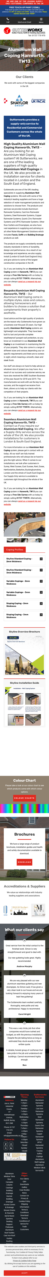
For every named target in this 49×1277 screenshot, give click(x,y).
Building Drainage (9, 1191)
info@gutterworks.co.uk (13, 1136)
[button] (24, 560)
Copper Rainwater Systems (40, 1137)
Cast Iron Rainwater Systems (40, 1111)
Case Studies (24, 1190)
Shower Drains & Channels (9, 1211)
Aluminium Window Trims (9, 1175)
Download (24, 862)
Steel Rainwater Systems (40, 1120)
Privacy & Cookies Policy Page (24, 1261)
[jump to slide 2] (17, 540)
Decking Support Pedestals (9, 1224)
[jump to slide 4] (31, 540)
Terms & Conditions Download (24, 1212)
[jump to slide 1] (10, 540)
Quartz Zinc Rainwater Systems (39, 1128)
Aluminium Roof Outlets (9, 1231)
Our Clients (24, 1179)
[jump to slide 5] (38, 540)
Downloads (24, 1184)
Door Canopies (9, 1180)
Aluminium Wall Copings (40, 1160)
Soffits (39, 1154)
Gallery (24, 1187)
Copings (39, 1156)
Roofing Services (9, 1242)
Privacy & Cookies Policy (24, 1199)
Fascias (40, 1151)
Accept (24, 1273)
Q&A (24, 1182)
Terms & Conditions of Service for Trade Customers (24, 1223)
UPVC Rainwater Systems (40, 1145)
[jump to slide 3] (24, 540)
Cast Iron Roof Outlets (9, 1236)
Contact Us (24, 1196)
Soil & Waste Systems (9, 1217)
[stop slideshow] (24, 533)
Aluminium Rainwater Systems (39, 1103)
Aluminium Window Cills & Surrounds (39, 1168)
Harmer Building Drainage (9, 1199)
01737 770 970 (38, 35)
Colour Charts (24, 798)
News (24, 1193)
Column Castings (9, 1186)
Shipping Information (24, 1205)
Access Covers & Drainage (9, 1206)
